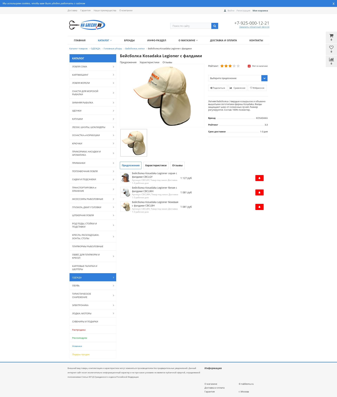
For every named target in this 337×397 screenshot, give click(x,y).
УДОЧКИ (76, 110)
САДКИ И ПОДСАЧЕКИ (84, 179)
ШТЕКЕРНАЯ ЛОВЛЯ (83, 215)
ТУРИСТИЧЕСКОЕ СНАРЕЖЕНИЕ (81, 295)
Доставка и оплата (223, 40)
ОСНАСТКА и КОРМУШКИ (86, 135)
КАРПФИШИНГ (80, 74)
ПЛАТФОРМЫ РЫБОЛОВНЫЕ (87, 246)
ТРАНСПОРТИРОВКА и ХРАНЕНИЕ (84, 189)
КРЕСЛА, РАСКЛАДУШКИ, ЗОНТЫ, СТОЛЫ (85, 236)
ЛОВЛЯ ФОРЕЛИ (81, 82)
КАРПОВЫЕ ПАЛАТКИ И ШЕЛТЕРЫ (84, 267)
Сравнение (239, 87)
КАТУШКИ (77, 118)
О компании (126, 10)
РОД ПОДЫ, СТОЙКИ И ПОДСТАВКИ (84, 225)
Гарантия (85, 10)
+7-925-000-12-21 (251, 23)
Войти (231, 10)
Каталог (103, 40)
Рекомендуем (79, 337)
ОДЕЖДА (77, 277)
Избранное (258, 87)
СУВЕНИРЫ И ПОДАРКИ (85, 321)
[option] (162, 96)
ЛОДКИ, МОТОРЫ (81, 313)
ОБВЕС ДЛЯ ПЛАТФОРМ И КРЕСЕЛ (86, 256)
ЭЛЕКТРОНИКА (80, 305)
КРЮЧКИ (77, 143)
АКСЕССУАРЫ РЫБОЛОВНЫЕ (87, 199)
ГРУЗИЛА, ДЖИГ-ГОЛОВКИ (86, 207)
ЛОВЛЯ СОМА (79, 66)
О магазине (187, 40)
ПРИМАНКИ (78, 163)
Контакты (256, 40)
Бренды (129, 40)
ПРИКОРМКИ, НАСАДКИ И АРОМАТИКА (86, 153)
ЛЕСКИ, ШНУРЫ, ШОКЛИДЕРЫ (88, 127)
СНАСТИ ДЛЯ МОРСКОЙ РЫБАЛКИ (85, 93)
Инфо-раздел (156, 40)
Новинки (77, 346)
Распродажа (78, 329)
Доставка (72, 10)
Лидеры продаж (81, 354)
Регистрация (243, 10)
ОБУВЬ (76, 285)
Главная (79, 40)
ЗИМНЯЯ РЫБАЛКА (82, 102)
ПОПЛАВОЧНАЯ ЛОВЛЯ (85, 171)
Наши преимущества (105, 10)
